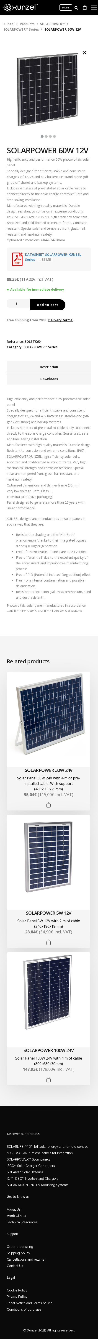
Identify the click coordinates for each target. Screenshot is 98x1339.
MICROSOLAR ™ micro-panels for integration (40, 1153)
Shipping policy (18, 1253)
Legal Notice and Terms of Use (29, 1303)
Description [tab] (49, 367)
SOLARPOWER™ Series (40, 347)
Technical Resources (22, 1222)
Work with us (16, 1216)
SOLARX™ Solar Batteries (25, 1172)
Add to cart (47, 305)
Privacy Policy (17, 1297)
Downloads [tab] (49, 379)
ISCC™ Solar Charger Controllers (31, 1166)
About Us (14, 1209)
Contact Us (15, 1266)
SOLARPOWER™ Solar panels (28, 1159)
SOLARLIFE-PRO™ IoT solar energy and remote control (47, 1146)
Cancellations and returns (25, 1259)
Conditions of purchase (24, 1309)
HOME (66, 7)
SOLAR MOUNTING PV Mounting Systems (38, 1185)
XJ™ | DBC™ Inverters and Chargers (32, 1178)
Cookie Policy (17, 1290)
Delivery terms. (60, 320)
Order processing (20, 1247)
